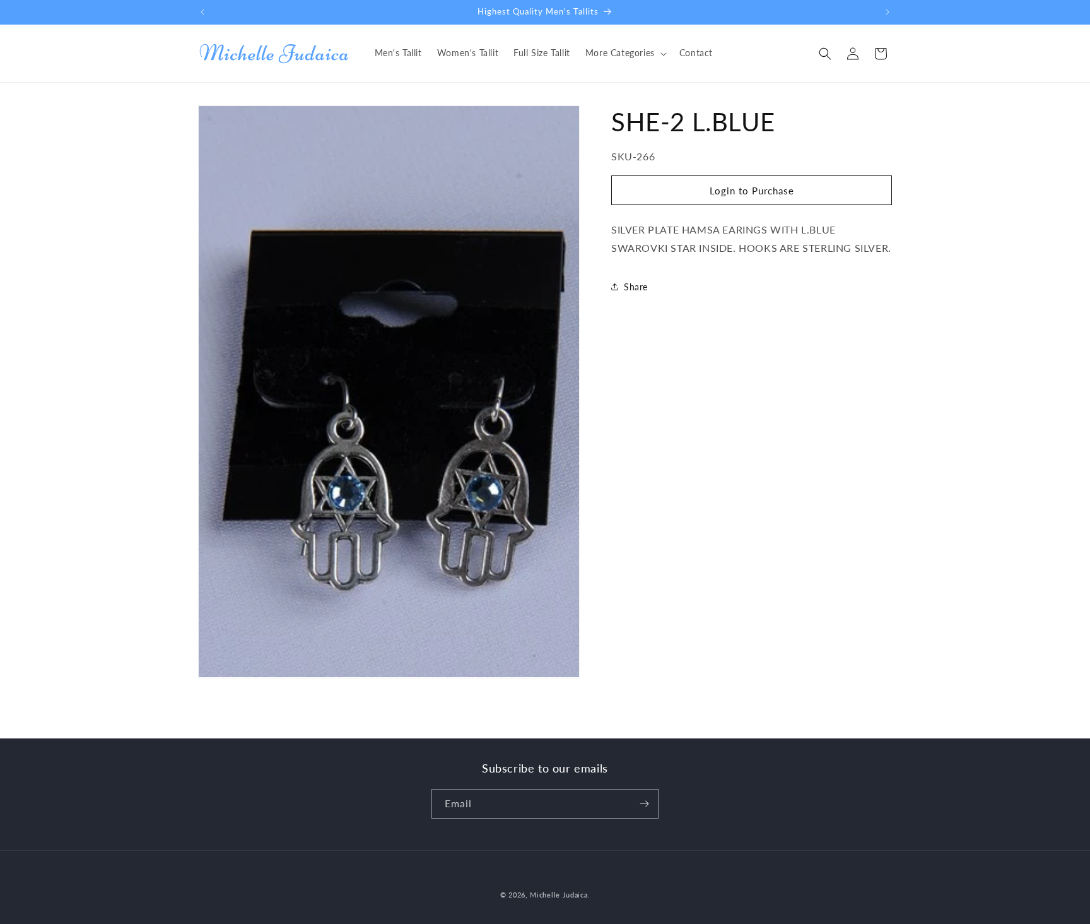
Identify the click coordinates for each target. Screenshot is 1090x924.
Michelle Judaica (558, 895)
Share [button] (636, 286)
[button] (625, 53)
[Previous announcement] (202, 12)
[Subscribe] (644, 804)
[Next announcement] (887, 12)
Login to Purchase (752, 190)
